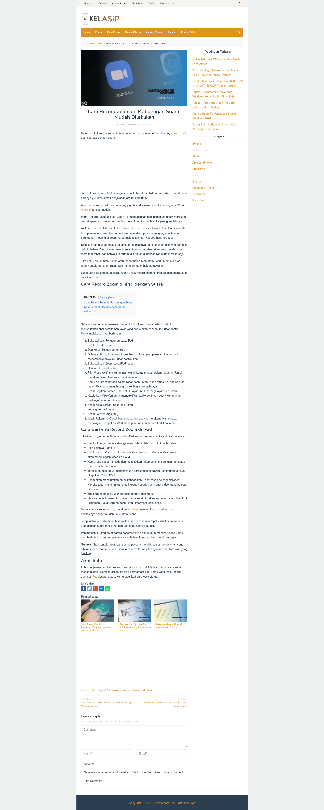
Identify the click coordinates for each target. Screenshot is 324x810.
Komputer (198, 200)
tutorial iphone (145, 690)
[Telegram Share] (101, 588)
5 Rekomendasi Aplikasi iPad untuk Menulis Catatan (169, 626)
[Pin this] (95, 588)
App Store (198, 168)
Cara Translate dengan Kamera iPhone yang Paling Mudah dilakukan (106, 702)
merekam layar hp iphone (124, 690)
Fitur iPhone (200, 150)
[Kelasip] (100, 18)
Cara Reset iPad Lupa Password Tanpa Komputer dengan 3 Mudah (95, 627)
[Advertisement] (134, 165)
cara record (178, 133)
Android (86, 209)
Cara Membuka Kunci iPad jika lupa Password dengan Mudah (164, 702)
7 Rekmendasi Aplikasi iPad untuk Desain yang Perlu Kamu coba (134, 627)
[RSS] (240, 3)
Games (196, 181)
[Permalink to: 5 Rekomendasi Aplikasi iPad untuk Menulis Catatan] (170, 610)
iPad (134, 324)
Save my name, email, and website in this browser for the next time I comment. (134, 772)
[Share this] (83, 588)
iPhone (196, 143)
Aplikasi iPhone (202, 162)
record (97, 228)
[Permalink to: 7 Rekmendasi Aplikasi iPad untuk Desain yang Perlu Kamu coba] (134, 610)
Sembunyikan (106, 297)
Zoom (135, 509)
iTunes (196, 175)
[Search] (239, 32)
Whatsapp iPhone (203, 187)
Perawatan (199, 194)
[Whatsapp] (107, 588)
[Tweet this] (89, 588)
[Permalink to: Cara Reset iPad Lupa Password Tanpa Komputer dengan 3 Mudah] (97, 610)
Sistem (196, 156)
